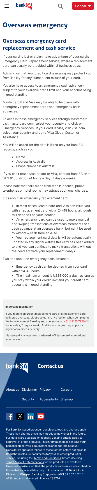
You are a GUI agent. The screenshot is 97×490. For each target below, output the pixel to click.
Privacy (45, 389)
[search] (62, 6)
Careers (66, 389)
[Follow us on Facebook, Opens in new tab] (9, 416)
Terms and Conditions (47, 458)
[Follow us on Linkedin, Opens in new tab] (30, 416)
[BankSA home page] (23, 5)
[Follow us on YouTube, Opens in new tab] (40, 416)
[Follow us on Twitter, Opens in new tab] (20, 416)
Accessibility (49, 399)
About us (12, 389)
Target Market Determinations (25, 462)
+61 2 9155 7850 (74, 321)
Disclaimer (29, 389)
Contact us (50, 366)
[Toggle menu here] (7, 5)
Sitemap (67, 399)
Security (28, 399)
